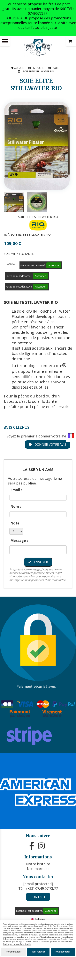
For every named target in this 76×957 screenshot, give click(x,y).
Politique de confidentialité (17, 944)
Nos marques (38, 868)
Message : (19, 540)
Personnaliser (13, 951)
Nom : (15, 506)
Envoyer (40, 562)
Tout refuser (38, 951)
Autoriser (53, 265)
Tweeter (11, 263)
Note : (15, 523)
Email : (16, 489)
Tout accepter (62, 951)
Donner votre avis (50, 444)
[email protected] (38, 883)
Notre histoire (38, 864)
